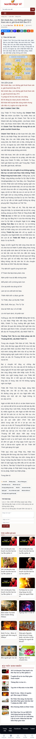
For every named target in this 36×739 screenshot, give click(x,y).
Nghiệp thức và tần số (26, 613)
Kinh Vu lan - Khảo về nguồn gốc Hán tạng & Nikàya (9, 635)
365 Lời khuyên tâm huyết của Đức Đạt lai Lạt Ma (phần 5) (8, 551)
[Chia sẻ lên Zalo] (14, 31)
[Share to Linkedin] (21, 31)
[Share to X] (18, 31)
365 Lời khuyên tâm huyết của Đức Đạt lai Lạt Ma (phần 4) (26, 551)
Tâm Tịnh (10, 25)
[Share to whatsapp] (25, 31)
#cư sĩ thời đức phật (14, 490)
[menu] (5, 13)
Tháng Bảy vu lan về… (19, 682)
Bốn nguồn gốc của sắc (9, 658)
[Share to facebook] (11, 31)
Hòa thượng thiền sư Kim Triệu (22, 707)
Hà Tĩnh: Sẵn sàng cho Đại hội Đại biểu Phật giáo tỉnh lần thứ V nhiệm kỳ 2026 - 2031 (22, 701)
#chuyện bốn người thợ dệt (9, 493)
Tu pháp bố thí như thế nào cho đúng (14, 97)
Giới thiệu (10, 730)
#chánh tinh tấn (26, 487)
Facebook (17, 728)
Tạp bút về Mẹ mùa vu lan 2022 (22, 688)
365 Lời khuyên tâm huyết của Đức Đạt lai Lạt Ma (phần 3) (8, 571)
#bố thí (18, 487)
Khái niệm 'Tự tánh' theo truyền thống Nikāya (8, 615)
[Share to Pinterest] (28, 31)
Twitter (32, 728)
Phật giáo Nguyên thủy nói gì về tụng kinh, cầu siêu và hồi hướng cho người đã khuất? (26, 637)
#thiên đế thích (26, 490)
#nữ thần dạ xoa (6, 484)
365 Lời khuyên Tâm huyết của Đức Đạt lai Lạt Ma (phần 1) (8, 592)
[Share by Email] (31, 31)
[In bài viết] (2, 33)
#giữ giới (4, 490)
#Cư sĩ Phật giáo (22, 481)
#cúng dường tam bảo (8, 487)
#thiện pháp (12, 481)
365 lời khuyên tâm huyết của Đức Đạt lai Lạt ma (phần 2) (26, 571)
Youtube (25, 728)
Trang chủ (4, 16)
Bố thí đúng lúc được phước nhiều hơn (15, 100)
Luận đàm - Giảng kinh (15, 16)
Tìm (32, 9)
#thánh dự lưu (16, 484)
